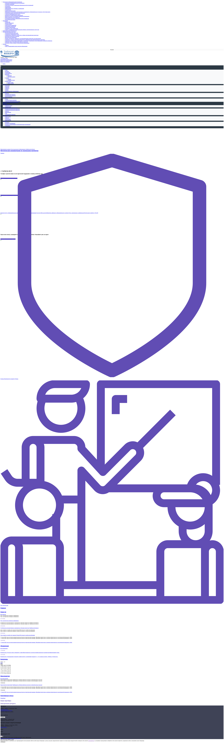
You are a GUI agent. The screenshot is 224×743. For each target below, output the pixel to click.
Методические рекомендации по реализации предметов (19, 151)
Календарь (4, 659)
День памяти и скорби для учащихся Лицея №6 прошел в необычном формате (17, 635)
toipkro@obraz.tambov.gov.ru (6, 59)
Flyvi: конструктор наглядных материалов (9, 620)
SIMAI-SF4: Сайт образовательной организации (10, 738)
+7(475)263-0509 (4, 58)
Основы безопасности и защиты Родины (9, 378)
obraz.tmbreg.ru (3, 727)
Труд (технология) (4, 605)
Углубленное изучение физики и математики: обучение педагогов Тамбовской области (19, 628)
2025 (1, 663)
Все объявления (4, 648)
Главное (3, 608)
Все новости (3, 614)
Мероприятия (5, 676)
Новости (3, 612)
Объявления (4, 646)
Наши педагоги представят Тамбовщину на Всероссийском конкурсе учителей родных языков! (21, 685)
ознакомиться (91, 740)
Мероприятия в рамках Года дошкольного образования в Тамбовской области (17, 149)
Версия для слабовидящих (6, 60)
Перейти (2, 153)
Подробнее (2, 698)
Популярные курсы (6, 696)
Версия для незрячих (5, 61)
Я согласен (3, 741)
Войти (4, 63)
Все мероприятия (4, 678)
